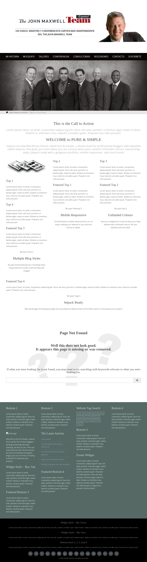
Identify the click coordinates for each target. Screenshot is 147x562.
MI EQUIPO (29, 56)
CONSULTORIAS (81, 56)
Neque (80, 420)
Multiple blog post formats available (55, 464)
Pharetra (95, 420)
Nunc (88, 420)
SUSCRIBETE (134, 56)
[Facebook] (36, 553)
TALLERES (44, 56)
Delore (80, 413)
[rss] (116, 553)
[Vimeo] (70, 553)
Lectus (80, 417)
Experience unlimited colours (52, 459)
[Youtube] (65, 553)
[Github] (99, 553)
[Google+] (42, 553)
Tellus (80, 424)
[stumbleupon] (88, 553)
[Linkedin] (47, 553)
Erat (87, 413)
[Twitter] (30, 553)
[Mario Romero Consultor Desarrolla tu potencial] (73, 26)
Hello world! (46, 439)
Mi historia (12, 56)
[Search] (137, 380)
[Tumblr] (111, 553)
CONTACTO (118, 56)
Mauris (96, 417)
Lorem (88, 417)
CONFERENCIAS (61, 56)
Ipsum (94, 413)
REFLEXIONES (101, 56)
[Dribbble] (105, 553)
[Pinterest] (53, 553)
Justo (101, 413)
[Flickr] (59, 553)
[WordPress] (93, 553)
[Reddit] (82, 553)
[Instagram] (76, 553)
